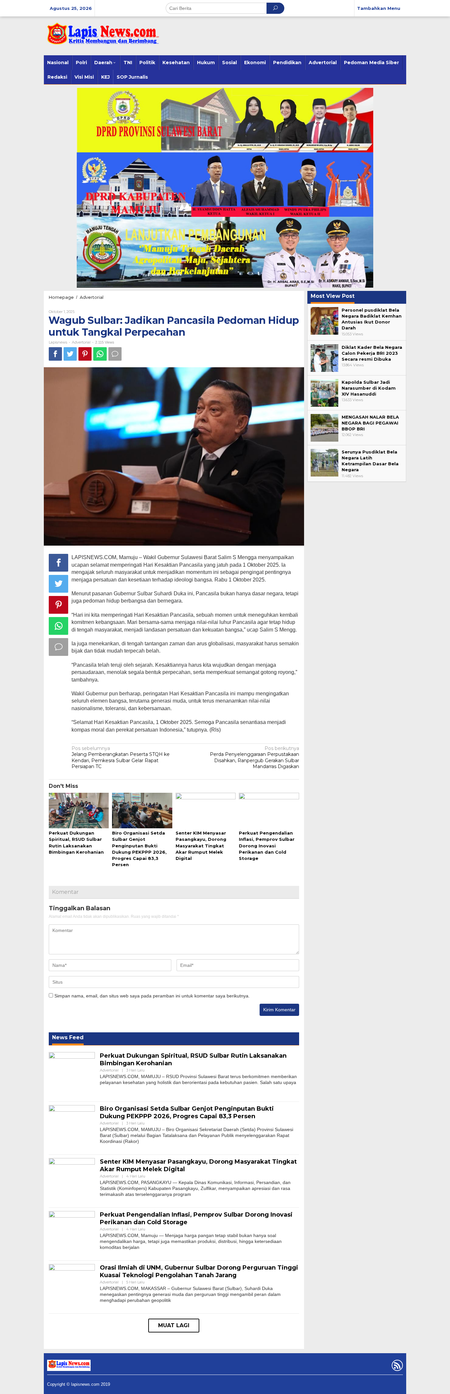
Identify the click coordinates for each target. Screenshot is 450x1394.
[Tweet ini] (70, 354)
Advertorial (91, 297)
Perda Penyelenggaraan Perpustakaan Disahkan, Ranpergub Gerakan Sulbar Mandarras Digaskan (254, 757)
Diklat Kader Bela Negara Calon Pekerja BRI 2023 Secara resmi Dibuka (372, 353)
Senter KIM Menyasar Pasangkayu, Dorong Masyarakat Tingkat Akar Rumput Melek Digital (201, 845)
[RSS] (396, 1366)
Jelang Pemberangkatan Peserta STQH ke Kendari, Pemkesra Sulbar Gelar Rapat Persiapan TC (120, 757)
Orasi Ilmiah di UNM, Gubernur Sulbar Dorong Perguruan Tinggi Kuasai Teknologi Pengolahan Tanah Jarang (199, 1271)
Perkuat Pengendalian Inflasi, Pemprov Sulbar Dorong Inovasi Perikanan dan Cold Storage (267, 845)
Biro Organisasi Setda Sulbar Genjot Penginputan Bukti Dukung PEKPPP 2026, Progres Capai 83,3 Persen (187, 1112)
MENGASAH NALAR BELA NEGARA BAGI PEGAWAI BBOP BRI (370, 422)
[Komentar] (115, 354)
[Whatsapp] (100, 354)
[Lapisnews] (101, 37)
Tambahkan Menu (378, 8)
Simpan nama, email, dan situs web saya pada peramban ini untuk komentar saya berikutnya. (152, 995)
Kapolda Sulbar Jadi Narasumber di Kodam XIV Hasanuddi (369, 388)
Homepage (61, 297)
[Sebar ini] (55, 354)
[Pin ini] (85, 354)
